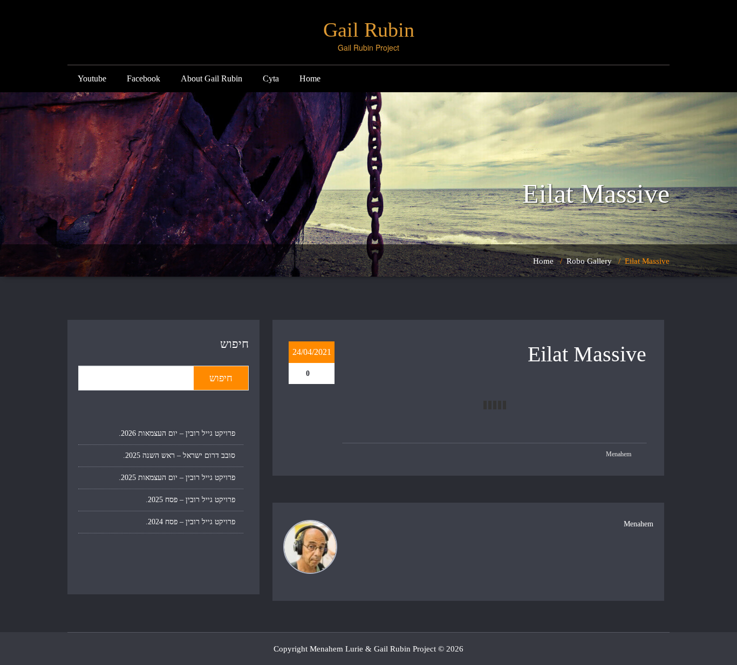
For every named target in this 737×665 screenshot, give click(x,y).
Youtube (92, 78)
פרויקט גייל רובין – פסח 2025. (190, 500)
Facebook (143, 78)
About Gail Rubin (211, 78)
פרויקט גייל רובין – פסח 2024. (190, 522)
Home (309, 78)
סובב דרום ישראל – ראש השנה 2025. (179, 455)
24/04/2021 (311, 352)
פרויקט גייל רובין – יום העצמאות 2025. (177, 478)
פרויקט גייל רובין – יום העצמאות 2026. (177, 433)
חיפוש (234, 344)
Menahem (619, 454)
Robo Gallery (589, 261)
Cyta (271, 78)
